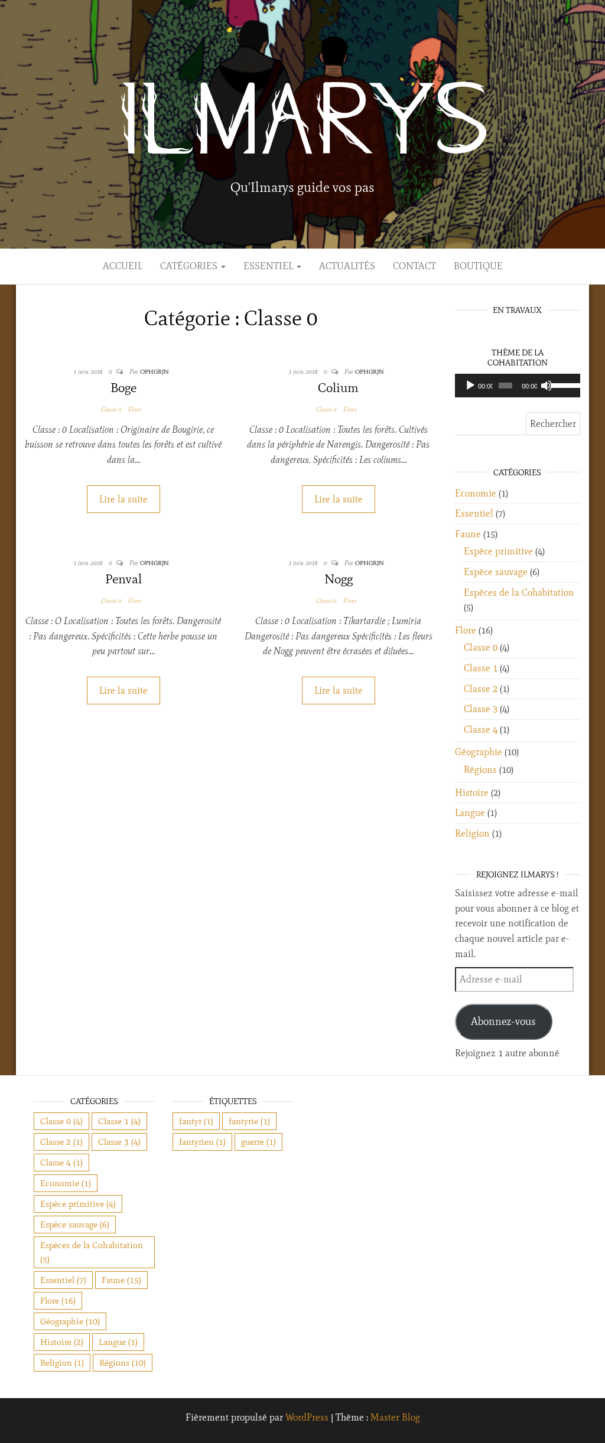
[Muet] (546, 385)
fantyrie (249, 1121)
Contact (414, 266)
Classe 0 (111, 409)
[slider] (562, 384)
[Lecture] (470, 385)
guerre (258, 1142)
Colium (338, 388)
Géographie (478, 752)
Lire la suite (123, 499)
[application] (518, 385)
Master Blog (395, 1417)
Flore (134, 409)
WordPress (306, 1417)
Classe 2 (480, 688)
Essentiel (269, 266)
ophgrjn (154, 371)
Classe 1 (480, 668)
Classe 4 (480, 729)
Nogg (338, 579)
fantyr (196, 1121)
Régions (480, 769)
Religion (472, 833)
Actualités (347, 266)
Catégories (190, 266)
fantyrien (202, 1142)
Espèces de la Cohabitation (519, 592)
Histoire (472, 792)
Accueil (122, 266)
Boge (123, 388)
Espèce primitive (498, 551)
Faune (468, 534)
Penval (123, 579)
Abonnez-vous (503, 1021)
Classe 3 (480, 708)
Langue (470, 812)
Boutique (478, 266)
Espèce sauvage (496, 571)
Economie (475, 493)
